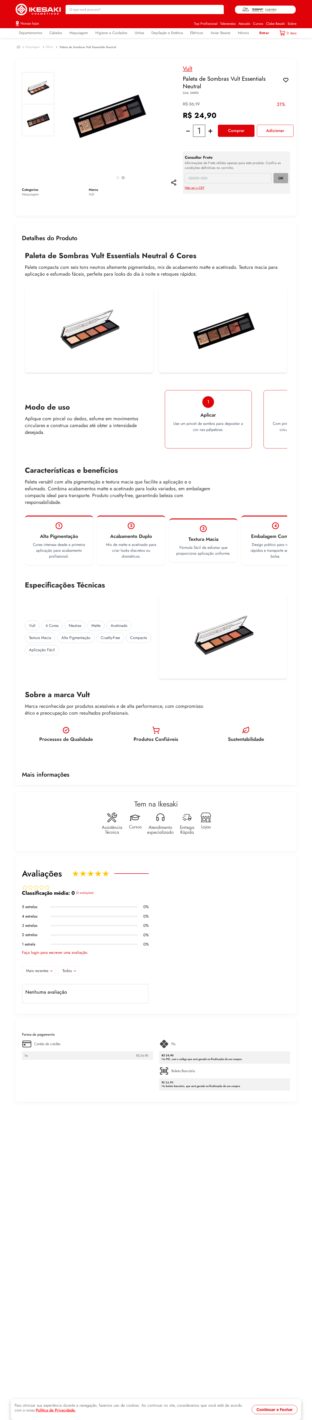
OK (280, 178)
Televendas (228, 23)
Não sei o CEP (194, 188)
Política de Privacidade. (56, 1410)
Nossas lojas (29, 23)
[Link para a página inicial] (18, 47)
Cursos (258, 23)
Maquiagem (32, 47)
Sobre (292, 23)
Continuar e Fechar (274, 1409)
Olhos (49, 47)
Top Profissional (205, 23)
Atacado (244, 23)
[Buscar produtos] (217, 9)
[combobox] (145, 9)
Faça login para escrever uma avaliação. (55, 952)
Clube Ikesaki (275, 23)
